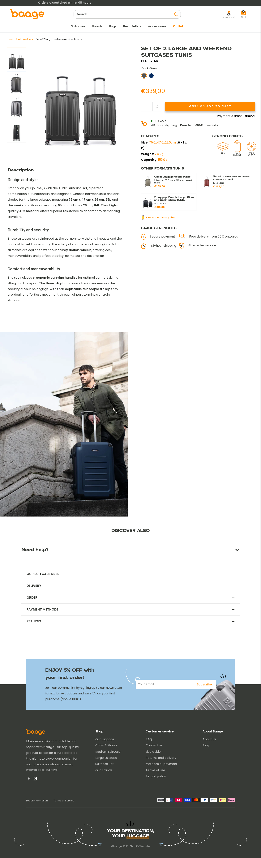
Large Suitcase (106, 758)
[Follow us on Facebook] (29, 779)
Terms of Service (63, 800)
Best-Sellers (132, 26)
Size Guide (153, 751)
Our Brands (103, 770)
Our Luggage (104, 739)
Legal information (37, 800)
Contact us (154, 745)
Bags (112, 26)
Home (11, 39)
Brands (97, 26)
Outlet (178, 26)
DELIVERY (34, 586)
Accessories (157, 26)
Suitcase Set (104, 764)
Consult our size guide (160, 217)
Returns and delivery (161, 758)
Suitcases (78, 26)
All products (25, 39)
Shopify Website (140, 846)
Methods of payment (161, 764)
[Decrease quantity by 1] (157, 107)
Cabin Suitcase (106, 745)
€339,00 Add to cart (210, 106)
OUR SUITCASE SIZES (43, 574)
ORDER (32, 598)
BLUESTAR (149, 61)
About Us (209, 739)
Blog (206, 745)
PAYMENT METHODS (42, 609)
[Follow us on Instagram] (35, 779)
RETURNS (34, 621)
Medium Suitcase (108, 751)
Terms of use (155, 770)
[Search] (176, 14)
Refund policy (156, 776)
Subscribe (204, 684)
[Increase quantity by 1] (157, 105)
